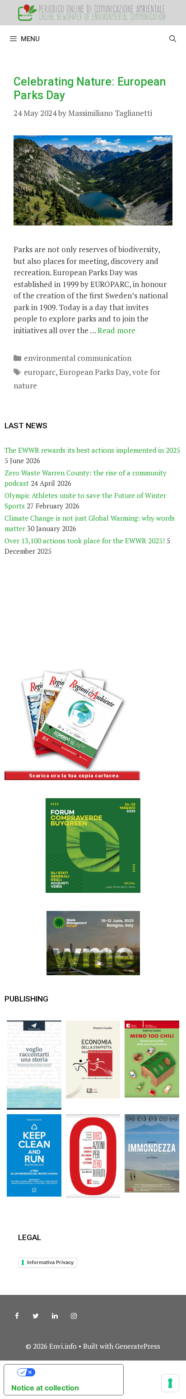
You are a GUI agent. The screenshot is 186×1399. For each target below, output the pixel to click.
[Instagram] (73, 1316)
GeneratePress (137, 1346)
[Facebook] (16, 1316)
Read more (116, 330)
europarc (40, 372)
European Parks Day (94, 372)
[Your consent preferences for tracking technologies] (170, 1383)
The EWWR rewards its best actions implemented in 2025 (92, 450)
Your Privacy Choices (72, 1372)
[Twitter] (35, 1316)
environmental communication (77, 358)
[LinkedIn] (54, 1316)
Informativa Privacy (50, 1262)
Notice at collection (45, 1387)
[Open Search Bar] (172, 39)
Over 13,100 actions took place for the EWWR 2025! (85, 540)
